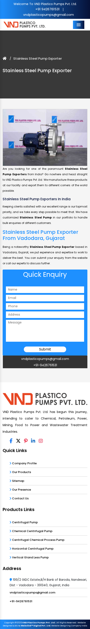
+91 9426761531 (47, 9)
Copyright (9, 622)
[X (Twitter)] (18, 441)
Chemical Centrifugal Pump (31, 531)
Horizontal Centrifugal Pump (32, 549)
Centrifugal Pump (24, 522)
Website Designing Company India (69, 625)
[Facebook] (11, 441)
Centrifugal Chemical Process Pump (37, 540)
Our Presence (21, 490)
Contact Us (20, 498)
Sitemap (17, 481)
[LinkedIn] (33, 441)
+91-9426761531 (45, 365)
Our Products (21, 472)
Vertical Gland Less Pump (30, 557)
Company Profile (24, 463)
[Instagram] (41, 441)
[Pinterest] (26, 441)
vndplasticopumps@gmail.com (48, 14)
